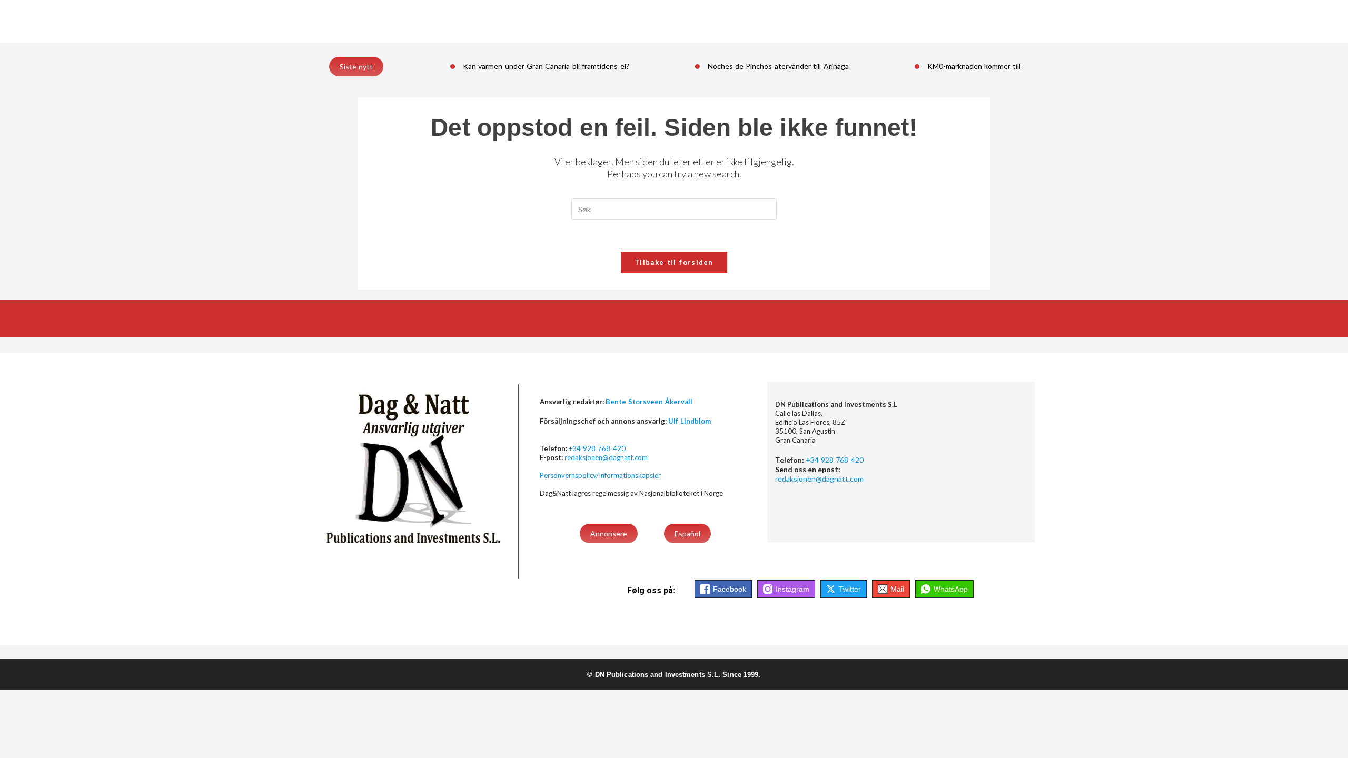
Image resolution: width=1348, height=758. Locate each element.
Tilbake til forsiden (674, 262)
